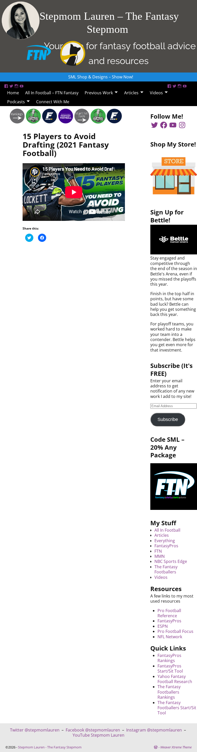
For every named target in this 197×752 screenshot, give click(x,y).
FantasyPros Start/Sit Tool (170, 668)
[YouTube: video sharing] (21, 86)
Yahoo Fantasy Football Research (174, 679)
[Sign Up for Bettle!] (173, 253)
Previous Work (99, 93)
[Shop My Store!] (173, 175)
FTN (158, 551)
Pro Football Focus (175, 631)
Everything (164, 540)
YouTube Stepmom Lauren (98, 735)
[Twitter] (11, 86)
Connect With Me (52, 102)
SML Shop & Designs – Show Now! (100, 77)
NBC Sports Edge (170, 561)
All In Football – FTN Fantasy (51, 93)
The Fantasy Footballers (166, 569)
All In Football (167, 530)
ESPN (162, 626)
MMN (159, 556)
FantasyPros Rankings (169, 658)
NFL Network (169, 637)
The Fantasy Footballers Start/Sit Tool (176, 708)
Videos (156, 93)
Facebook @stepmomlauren (93, 730)
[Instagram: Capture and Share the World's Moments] (16, 86)
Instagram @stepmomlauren (154, 730)
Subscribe (167, 419)
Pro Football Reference (169, 613)
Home (13, 93)
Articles (131, 93)
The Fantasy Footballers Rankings (169, 692)
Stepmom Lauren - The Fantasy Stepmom (50, 747)
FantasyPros (166, 546)
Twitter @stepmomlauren (35, 730)
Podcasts (16, 102)
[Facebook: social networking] (6, 86)
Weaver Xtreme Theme (176, 747)
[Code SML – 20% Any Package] (173, 486)
